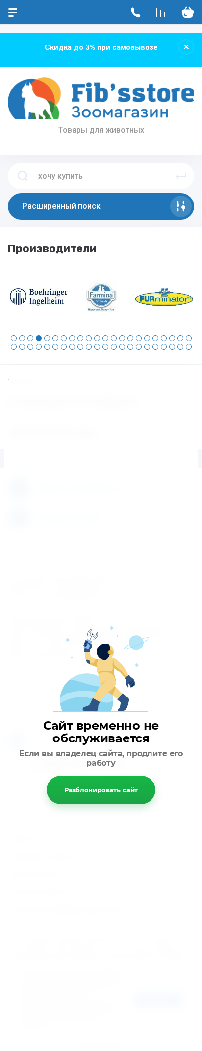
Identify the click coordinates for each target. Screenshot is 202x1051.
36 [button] (122, 347)
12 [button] (105, 338)
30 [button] (72, 347)
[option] (39, 297)
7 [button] (64, 338)
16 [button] (139, 338)
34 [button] (105, 347)
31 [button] (80, 347)
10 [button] (89, 338)
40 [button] (155, 347)
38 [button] (139, 347)
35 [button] (114, 347)
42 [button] (172, 347)
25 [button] (30, 347)
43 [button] (180, 347)
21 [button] (180, 338)
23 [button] (14, 347)
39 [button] (147, 347)
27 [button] (47, 347)
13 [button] (114, 338)
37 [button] (130, 347)
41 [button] (164, 347)
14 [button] (122, 338)
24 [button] (22, 347)
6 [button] (55, 338)
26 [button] (39, 347)
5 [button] (47, 338)
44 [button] (189, 347)
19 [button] (164, 338)
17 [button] (147, 338)
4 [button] (39, 338)
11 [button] (97, 338)
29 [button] (64, 347)
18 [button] (155, 338)
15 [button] (130, 338)
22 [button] (189, 338)
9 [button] (80, 338)
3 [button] (30, 338)
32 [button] (89, 347)
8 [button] (72, 338)
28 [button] (55, 347)
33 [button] (97, 347)
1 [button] (14, 338)
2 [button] (22, 338)
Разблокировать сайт (101, 790)
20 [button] (172, 338)
